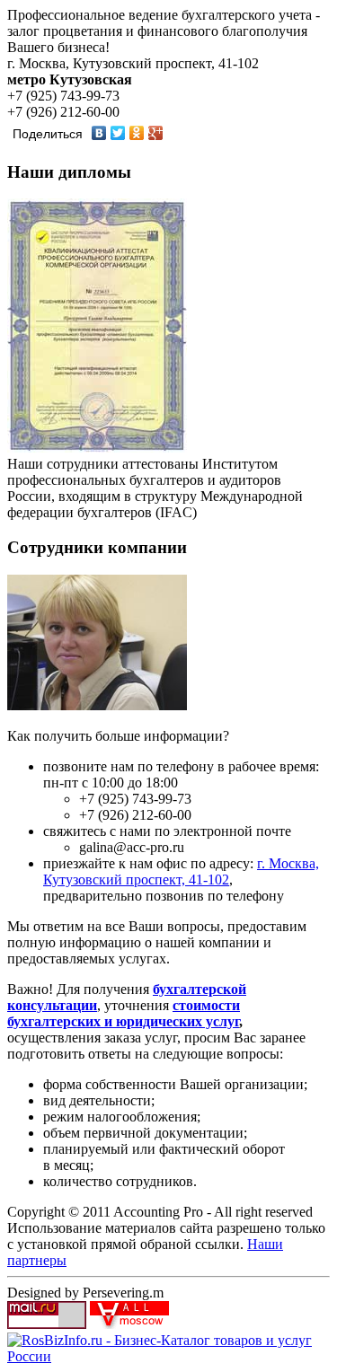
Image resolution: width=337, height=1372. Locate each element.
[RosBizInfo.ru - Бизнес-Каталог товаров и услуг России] (168, 1356)
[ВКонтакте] (99, 133)
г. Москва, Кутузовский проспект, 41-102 (181, 871)
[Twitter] (118, 133)
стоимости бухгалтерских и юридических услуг (123, 1013)
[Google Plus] (155, 133)
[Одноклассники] (137, 133)
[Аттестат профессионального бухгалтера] (97, 447)
